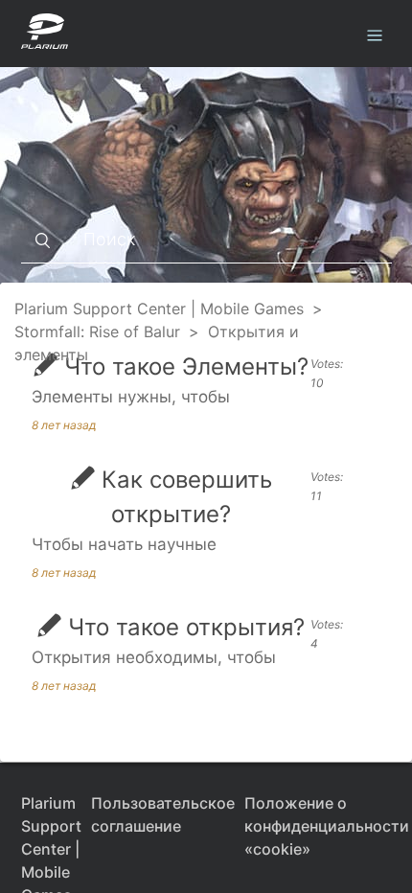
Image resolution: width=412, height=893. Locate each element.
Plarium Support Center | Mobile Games (159, 308)
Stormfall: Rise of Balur (97, 331)
